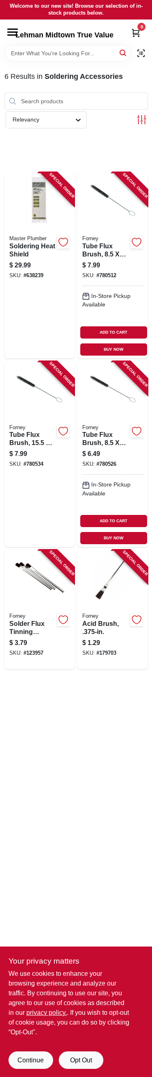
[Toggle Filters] (141, 119)
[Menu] (12, 32)
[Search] (123, 52)
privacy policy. (46, 1012)
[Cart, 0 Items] (136, 32)
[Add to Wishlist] (63, 242)
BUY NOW (113, 349)
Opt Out (81, 1060)
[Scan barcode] (141, 53)
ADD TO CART (113, 332)
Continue (30, 1060)
